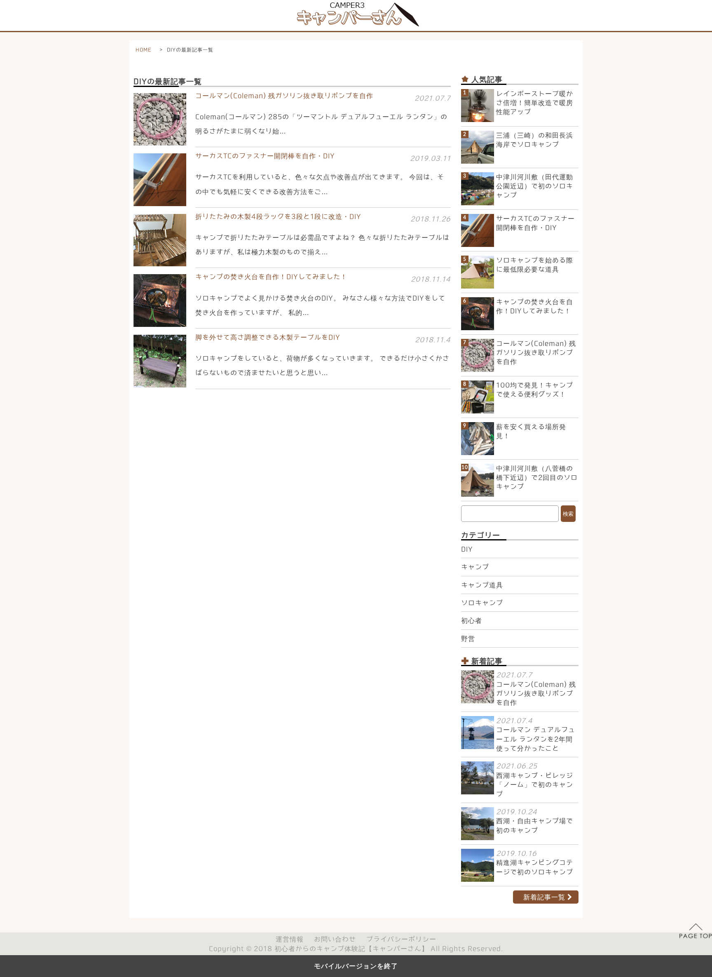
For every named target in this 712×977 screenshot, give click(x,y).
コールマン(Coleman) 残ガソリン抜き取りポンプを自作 (536, 352)
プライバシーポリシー (401, 939)
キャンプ (475, 567)
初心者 (471, 620)
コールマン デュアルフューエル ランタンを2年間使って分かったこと (535, 739)
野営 (468, 638)
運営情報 (290, 939)
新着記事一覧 (544, 897)
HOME (143, 49)
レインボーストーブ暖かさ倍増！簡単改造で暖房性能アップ (534, 102)
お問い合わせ (335, 939)
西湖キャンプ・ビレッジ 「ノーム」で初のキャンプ (534, 784)
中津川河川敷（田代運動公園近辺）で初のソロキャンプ (534, 186)
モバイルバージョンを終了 (356, 966)
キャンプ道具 (482, 585)
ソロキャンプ (482, 602)
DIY (467, 549)
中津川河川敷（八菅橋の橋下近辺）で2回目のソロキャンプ (537, 477)
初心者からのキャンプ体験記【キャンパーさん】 (351, 948)
